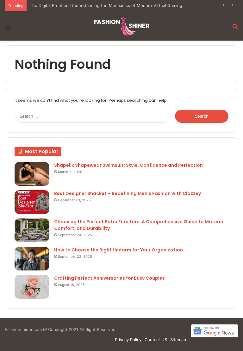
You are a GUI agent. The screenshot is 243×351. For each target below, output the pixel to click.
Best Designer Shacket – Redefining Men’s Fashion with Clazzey (127, 193)
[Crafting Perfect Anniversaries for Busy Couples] (32, 287)
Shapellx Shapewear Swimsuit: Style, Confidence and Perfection (128, 165)
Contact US (156, 339)
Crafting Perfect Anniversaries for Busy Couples (109, 278)
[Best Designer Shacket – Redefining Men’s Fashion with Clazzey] (32, 202)
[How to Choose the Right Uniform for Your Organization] (32, 258)
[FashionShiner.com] (121, 26)
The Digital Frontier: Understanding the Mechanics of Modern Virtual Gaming (106, 5)
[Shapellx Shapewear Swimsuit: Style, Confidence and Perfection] (32, 174)
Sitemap (178, 339)
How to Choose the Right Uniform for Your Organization (118, 250)
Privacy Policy (128, 339)
